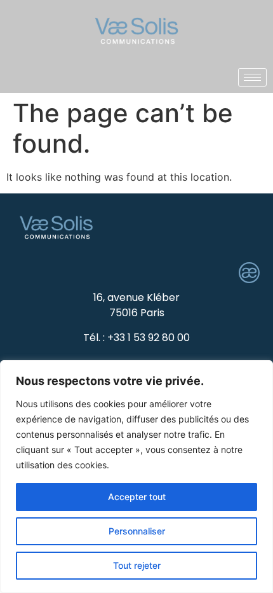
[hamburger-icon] (252, 77)
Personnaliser (137, 531)
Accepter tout (137, 496)
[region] (136, 476)
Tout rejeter (137, 565)
